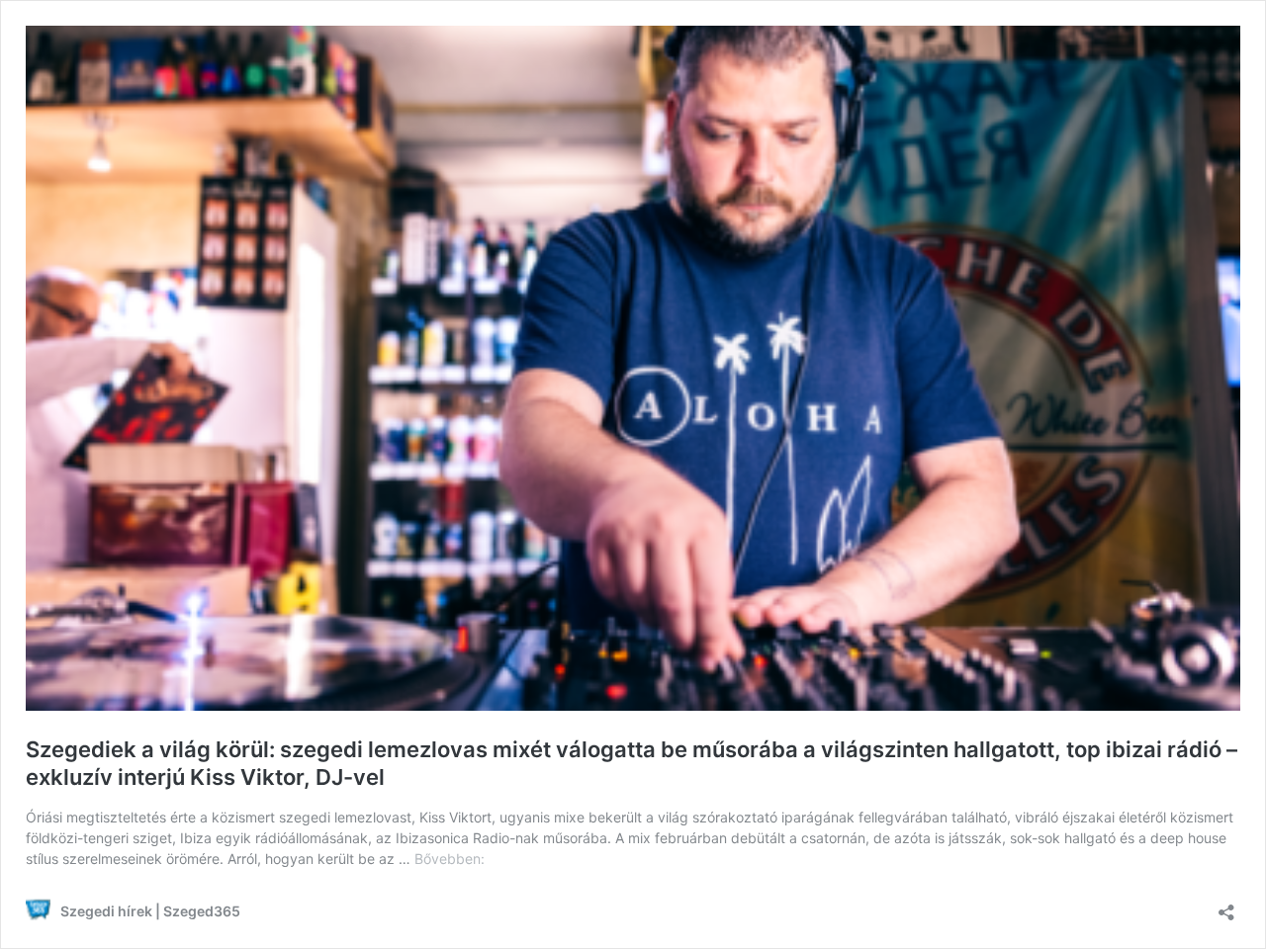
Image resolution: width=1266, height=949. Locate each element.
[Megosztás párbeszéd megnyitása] (1226, 906)
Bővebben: (449, 858)
